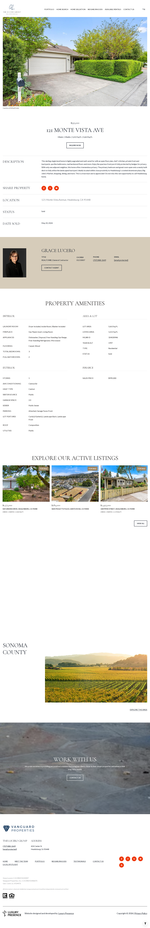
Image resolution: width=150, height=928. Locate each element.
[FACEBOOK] (121, 859)
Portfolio (49, 9)
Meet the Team (21, 861)
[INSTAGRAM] (128, 859)
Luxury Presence (66, 913)
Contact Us (98, 861)
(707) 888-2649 (99, 260)
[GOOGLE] (121, 865)
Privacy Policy (141, 913)
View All (140, 523)
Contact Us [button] (75, 778)
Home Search (62, 9)
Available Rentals (113, 9)
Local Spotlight (10, 864)
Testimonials (79, 861)
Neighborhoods (95, 9)
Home (5, 861)
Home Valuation (78, 9)
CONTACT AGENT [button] (51, 268)
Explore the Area (138, 709)
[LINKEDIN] (134, 859)
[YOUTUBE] (140, 859)
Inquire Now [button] (75, 145)
